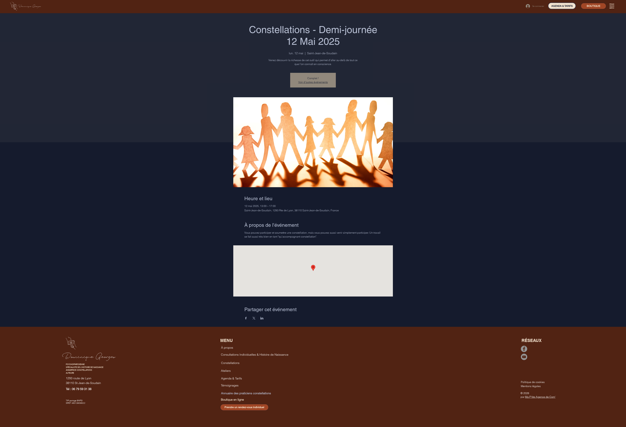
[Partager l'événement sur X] (253, 318)
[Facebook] (524, 349)
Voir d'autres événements (313, 82)
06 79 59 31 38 (81, 389)
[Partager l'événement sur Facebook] (245, 318)
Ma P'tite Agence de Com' (540, 396)
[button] (611, 6)
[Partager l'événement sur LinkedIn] (261, 318)
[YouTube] (524, 357)
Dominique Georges (29, 6)
